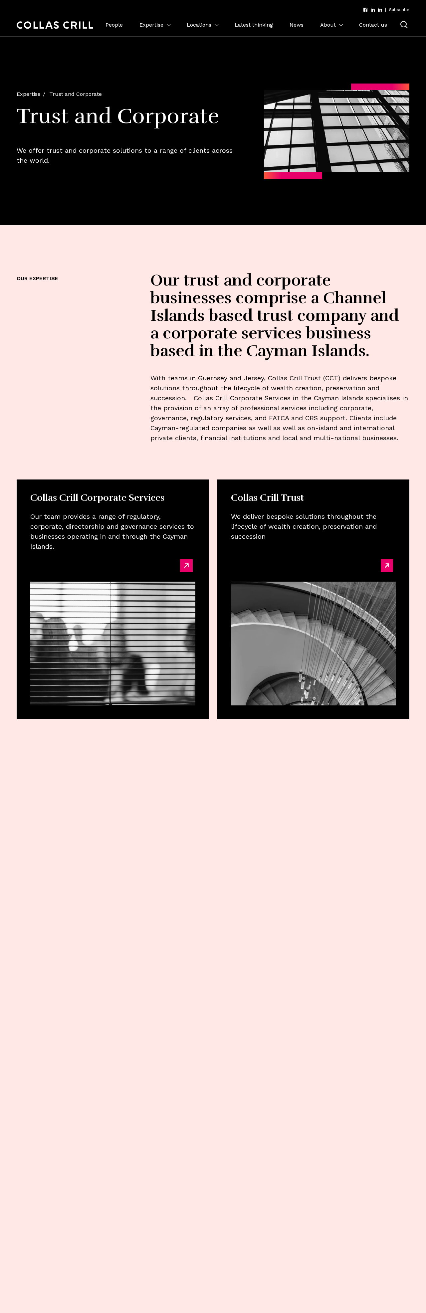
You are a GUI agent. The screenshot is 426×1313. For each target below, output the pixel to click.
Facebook (365, 10)
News (297, 25)
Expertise (151, 25)
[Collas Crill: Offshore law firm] (55, 25)
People (114, 25)
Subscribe (399, 9)
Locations (199, 25)
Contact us (373, 25)
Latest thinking (254, 25)
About (328, 25)
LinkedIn (373, 10)
